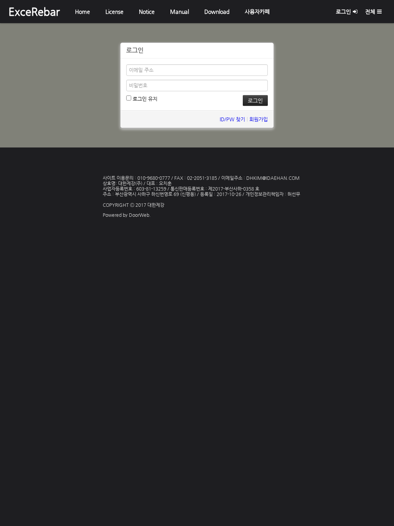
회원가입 (258, 119)
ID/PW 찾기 (232, 119)
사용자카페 (257, 11)
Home (82, 11)
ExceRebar (34, 11)
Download (216, 11)
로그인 (343, 11)
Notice (147, 11)
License (114, 11)
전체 (370, 11)
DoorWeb (139, 215)
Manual (179, 11)
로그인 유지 (144, 99)
